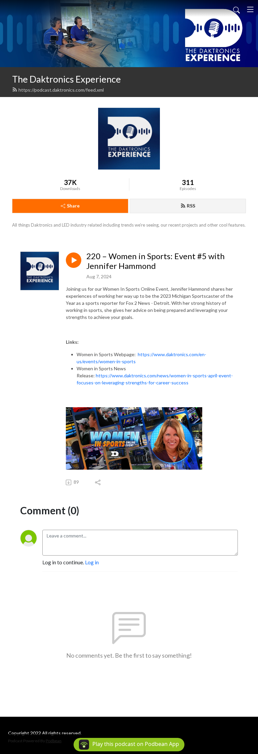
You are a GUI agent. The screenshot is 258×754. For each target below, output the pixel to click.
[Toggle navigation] (250, 9)
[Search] (236, 9)
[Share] (98, 482)
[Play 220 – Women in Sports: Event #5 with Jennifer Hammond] (73, 260)
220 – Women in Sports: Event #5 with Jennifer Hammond (155, 261)
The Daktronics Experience (66, 79)
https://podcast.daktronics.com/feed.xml (61, 90)
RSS (191, 205)
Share (73, 205)
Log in (92, 562)
